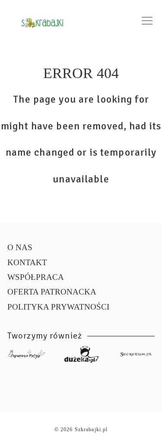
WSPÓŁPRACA (35, 277)
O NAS (19, 247)
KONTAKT (27, 262)
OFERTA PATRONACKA (51, 291)
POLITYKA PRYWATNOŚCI (58, 306)
